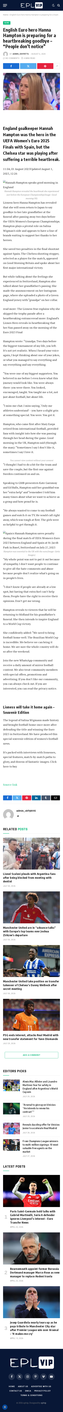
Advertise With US (41, 1386)
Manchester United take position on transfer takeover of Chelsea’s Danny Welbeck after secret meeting (31, 984)
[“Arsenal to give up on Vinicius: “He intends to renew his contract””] (11, 1108)
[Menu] (5, 5)
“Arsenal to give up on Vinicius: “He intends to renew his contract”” (39, 1108)
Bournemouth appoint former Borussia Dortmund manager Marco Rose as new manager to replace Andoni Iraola (34, 1272)
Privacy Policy (42, 1391)
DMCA (28, 1391)
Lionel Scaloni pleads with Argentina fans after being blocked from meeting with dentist (29, 877)
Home (5, 15)
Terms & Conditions (31, 1395)
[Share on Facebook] (11, 66)
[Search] (58, 5)
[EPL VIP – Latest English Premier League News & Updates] (31, 5)
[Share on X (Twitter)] (28, 66)
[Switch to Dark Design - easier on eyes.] (53, 5)
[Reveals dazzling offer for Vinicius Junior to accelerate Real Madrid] (11, 1128)
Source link (10, 784)
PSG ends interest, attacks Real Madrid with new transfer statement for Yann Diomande (30, 1036)
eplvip (43, 1402)
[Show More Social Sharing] (57, 66)
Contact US (15, 1391)
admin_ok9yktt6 (21, 54)
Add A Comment (31, 1055)
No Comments (12, 58)
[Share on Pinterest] (45, 66)
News (6, 23)
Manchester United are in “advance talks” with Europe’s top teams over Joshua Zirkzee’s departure (29, 931)
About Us (23, 1386)
